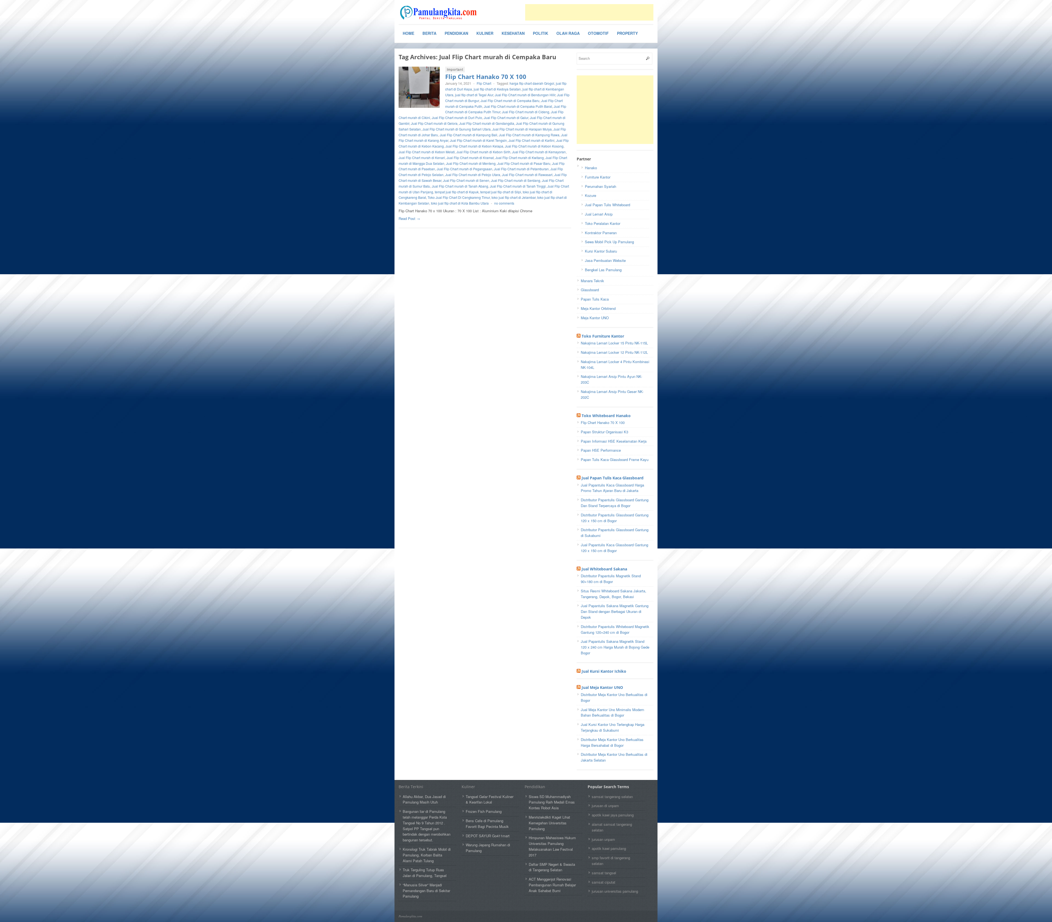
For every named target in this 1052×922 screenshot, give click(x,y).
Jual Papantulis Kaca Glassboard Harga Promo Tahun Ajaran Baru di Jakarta (612, 487)
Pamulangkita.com (410, 916)
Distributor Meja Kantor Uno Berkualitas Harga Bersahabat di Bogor (612, 742)
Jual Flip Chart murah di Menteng (471, 163)
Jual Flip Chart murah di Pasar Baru (523, 163)
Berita (429, 33)
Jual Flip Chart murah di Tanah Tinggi (518, 186)
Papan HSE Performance (601, 450)
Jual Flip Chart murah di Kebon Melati (427, 151)
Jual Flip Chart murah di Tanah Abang (460, 186)
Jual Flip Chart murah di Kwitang (519, 157)
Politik (540, 33)
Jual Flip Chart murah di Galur (506, 117)
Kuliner (484, 33)
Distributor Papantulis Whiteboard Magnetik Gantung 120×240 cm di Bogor (615, 629)
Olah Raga (568, 33)
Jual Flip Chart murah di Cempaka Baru (510, 100)
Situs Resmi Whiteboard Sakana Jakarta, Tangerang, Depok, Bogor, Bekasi (613, 593)
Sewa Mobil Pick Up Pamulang (609, 241)
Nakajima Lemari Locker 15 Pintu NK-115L (614, 343)
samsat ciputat (603, 882)
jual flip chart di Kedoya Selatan (497, 89)
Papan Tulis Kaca (595, 299)
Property (627, 33)
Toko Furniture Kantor (603, 336)
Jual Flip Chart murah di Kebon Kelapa (474, 146)
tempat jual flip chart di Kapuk (457, 192)
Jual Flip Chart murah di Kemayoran (539, 151)
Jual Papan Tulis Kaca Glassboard (613, 477)
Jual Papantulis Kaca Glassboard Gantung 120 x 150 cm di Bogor (614, 547)
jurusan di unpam (605, 805)
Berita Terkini (411, 786)
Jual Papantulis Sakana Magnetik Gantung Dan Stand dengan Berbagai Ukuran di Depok (614, 611)
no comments (504, 203)
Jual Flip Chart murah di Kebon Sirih (483, 151)
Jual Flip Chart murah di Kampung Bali (468, 134)
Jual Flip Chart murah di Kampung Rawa (529, 134)
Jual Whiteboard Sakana (604, 569)
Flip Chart (484, 83)
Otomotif (598, 33)
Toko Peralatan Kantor (602, 223)
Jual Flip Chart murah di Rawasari (527, 174)
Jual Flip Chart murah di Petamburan (521, 168)
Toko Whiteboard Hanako (606, 415)
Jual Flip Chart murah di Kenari (422, 157)
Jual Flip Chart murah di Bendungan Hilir (525, 94)
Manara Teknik (592, 280)
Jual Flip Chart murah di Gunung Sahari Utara (456, 129)
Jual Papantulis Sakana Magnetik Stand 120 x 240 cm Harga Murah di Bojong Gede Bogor (615, 647)
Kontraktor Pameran (601, 232)
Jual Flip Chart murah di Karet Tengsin (478, 140)
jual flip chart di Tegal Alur (474, 94)
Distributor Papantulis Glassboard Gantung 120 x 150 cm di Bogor (614, 517)
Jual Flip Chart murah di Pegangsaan (464, 168)
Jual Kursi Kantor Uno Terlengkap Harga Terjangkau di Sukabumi (612, 727)
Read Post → (409, 218)
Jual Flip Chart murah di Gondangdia (486, 123)
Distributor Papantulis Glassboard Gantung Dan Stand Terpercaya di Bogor (614, 502)
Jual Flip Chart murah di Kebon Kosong (534, 146)
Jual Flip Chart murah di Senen (466, 180)
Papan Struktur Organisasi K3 (604, 431)
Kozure (590, 195)
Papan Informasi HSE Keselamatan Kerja (614, 441)
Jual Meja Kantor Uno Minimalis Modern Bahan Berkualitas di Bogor (612, 712)
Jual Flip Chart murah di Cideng (525, 111)
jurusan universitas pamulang (615, 891)
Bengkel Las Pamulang (603, 269)
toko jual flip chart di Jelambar (513, 197)
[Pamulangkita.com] (440, 12)
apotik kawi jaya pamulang (613, 815)
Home (408, 33)
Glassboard (590, 289)
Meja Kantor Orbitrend (598, 308)
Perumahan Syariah (600, 186)
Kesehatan (513, 33)
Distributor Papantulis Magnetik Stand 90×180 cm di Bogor (611, 578)
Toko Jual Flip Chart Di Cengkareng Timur (459, 197)
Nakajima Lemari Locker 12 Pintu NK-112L (614, 352)
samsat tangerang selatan (612, 796)
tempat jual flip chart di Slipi (500, 192)
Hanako (591, 167)
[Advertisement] (589, 12)
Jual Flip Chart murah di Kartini (531, 140)
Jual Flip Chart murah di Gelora (434, 123)
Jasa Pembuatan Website (605, 260)
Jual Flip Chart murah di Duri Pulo (457, 117)
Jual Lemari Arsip (599, 214)
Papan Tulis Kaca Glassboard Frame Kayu (614, 459)
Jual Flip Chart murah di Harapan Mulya (522, 129)
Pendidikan (456, 33)
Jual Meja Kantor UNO (602, 687)
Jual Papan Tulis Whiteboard (607, 204)
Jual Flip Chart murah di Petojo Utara (472, 174)
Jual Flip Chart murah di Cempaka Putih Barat (518, 106)
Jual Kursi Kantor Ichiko (604, 671)
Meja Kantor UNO (595, 317)
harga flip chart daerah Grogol (532, 83)
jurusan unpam (603, 839)
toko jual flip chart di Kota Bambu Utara (460, 203)
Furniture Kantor (597, 177)
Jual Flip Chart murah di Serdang (515, 180)
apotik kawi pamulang (609, 848)
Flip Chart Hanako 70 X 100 (485, 76)
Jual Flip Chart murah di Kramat (470, 157)
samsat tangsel (604, 872)
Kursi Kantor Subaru (601, 251)
